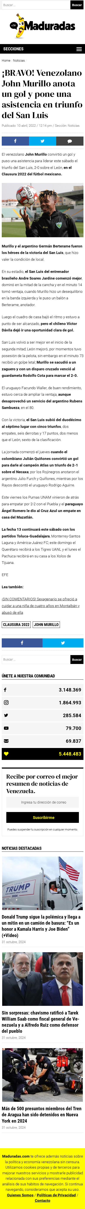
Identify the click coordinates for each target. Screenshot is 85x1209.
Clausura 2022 (16, 624)
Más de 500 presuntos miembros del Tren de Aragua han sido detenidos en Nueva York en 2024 (42, 1114)
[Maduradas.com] (42, 37)
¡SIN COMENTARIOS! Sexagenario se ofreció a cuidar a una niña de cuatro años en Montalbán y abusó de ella (41, 605)
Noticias (19, 61)
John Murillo (46, 624)
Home (6, 61)
